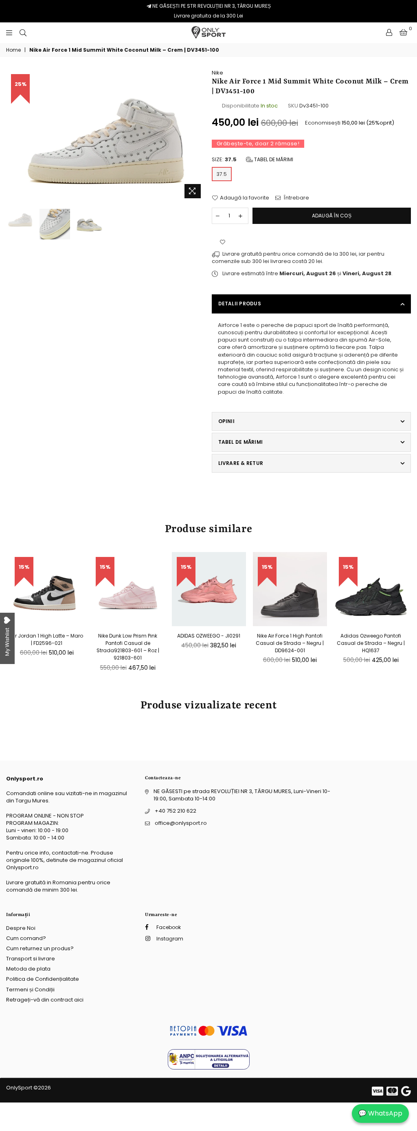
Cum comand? (26, 938)
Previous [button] (13, 136)
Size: (252, 159)
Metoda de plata (28, 969)
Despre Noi (20, 928)
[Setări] (389, 32)
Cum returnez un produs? (40, 948)
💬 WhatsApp (380, 1113)
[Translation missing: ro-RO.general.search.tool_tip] (23, 32)
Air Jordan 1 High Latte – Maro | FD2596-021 (47, 639)
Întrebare (296, 198)
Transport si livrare (30, 958)
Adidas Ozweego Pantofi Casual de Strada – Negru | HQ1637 (371, 643)
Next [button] (198, 136)
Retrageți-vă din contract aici (44, 1000)
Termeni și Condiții (30, 989)
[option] (106, 135)
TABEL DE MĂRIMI (240, 441)
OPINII (226, 421)
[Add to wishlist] (222, 242)
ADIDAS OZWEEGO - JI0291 (208, 635)
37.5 (222, 174)
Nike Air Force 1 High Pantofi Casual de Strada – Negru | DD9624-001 (290, 643)
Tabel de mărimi (273, 159)
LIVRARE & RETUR (240, 463)
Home (13, 50)
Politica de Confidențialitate (42, 979)
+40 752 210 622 (175, 811)
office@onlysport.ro (181, 823)
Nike (217, 73)
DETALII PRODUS (239, 303)
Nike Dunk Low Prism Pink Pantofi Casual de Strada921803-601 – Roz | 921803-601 (128, 647)
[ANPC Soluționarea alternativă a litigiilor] (209, 1068)
